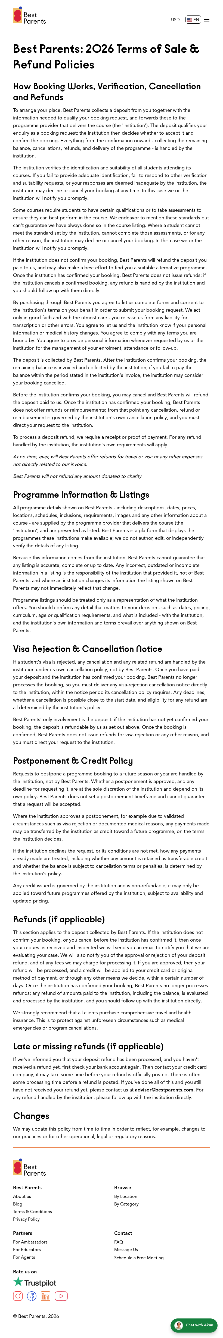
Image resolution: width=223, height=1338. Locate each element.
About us (22, 1197)
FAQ (118, 1242)
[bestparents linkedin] (45, 1296)
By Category (126, 1204)
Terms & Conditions (32, 1212)
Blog (17, 1204)
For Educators (27, 1250)
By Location (125, 1197)
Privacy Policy (26, 1219)
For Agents (24, 1257)
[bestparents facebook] (31, 1296)
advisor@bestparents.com (164, 1090)
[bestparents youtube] (61, 1296)
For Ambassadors (30, 1242)
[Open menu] (206, 19)
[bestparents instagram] (18, 1296)
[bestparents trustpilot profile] (111, 1281)
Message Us (126, 1250)
